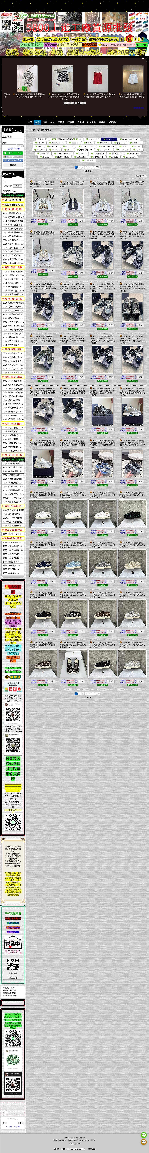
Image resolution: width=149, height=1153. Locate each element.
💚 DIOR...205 (109, 139)
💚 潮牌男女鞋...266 (84, 150)
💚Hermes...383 (122, 150)
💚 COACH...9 (87, 160)
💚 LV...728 (39, 143)
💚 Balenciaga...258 (86, 146)
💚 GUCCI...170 (92, 139)
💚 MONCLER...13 (62, 157)
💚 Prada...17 (81, 153)
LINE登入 (9, 1126)
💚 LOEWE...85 (43, 153)
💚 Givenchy (45, 157)
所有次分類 (42, 139)
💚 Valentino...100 (104, 150)
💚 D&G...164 (68, 146)
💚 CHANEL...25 (97, 157)
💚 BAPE (122, 146)
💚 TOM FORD (80, 157)
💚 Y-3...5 (68, 150)
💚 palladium (39, 150)
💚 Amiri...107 (52, 146)
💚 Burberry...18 (129, 157)
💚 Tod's (38, 146)
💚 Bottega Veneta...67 (62, 153)
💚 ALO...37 (113, 157)
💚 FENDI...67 (135, 143)
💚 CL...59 (137, 150)
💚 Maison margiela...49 (129, 139)
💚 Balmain (136, 146)
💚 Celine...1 (74, 143)
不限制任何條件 (13, 927)
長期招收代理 (13, 923)
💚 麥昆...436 (119, 143)
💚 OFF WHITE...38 (56, 143)
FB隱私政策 (91, 1149)
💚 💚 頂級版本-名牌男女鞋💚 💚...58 (66, 139)
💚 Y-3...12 (88, 143)
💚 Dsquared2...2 (97, 153)
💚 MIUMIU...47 (115, 153)
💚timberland (54, 150)
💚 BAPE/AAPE (103, 143)
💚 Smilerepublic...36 (106, 146)
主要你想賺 (12, 932)
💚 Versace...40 (132, 153)
